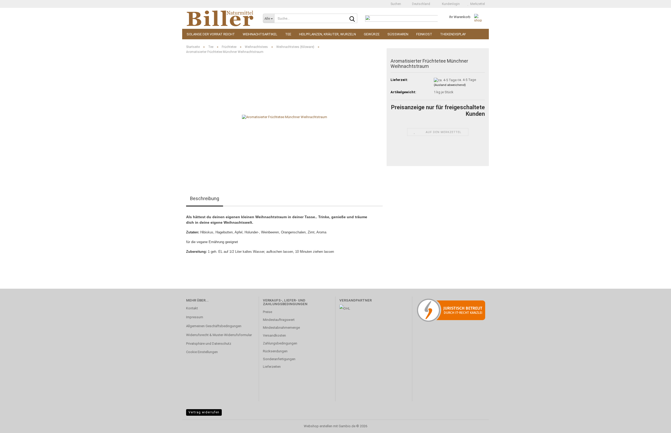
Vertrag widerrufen (203, 412)
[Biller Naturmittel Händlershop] (220, 18)
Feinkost (424, 34)
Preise (267, 312)
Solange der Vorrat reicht (211, 34)
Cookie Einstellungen (202, 352)
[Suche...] (352, 18)
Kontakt (192, 308)
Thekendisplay (453, 34)
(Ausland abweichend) (450, 85)
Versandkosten (274, 335)
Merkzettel (477, 4)
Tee (288, 34)
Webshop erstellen (318, 426)
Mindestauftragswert (279, 320)
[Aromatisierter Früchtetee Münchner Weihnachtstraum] (284, 117)
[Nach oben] (656, 425)
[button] (419, 4)
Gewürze (372, 34)
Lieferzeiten (272, 367)
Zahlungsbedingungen (280, 343)
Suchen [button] (395, 4)
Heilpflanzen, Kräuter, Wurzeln (327, 34)
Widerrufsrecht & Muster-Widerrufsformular (219, 335)
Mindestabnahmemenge (281, 328)
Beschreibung (204, 198)
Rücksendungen (275, 351)
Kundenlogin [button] (450, 4)
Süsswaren (397, 34)
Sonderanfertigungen (279, 359)
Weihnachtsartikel (260, 34)
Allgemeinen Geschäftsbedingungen (213, 326)
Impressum (194, 317)
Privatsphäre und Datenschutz (208, 344)
